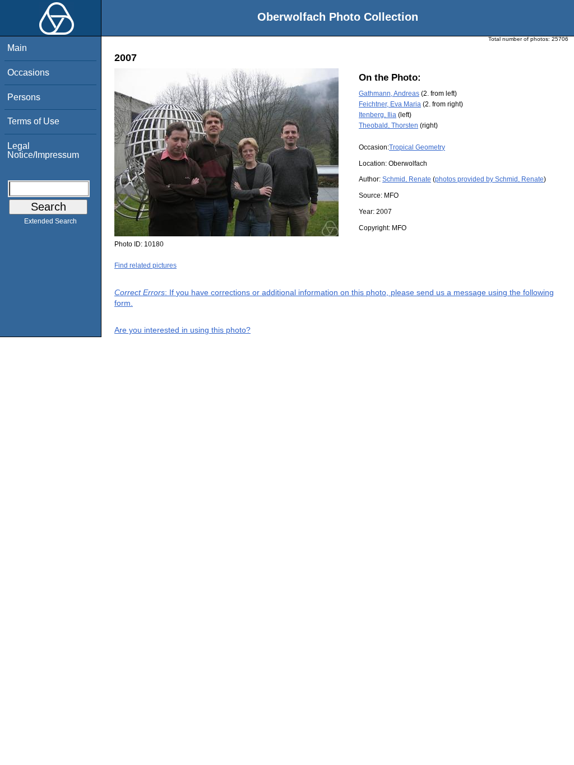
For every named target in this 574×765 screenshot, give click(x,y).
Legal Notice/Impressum (43, 150)
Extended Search (50, 221)
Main (17, 48)
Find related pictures (145, 265)
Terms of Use (33, 121)
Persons (23, 97)
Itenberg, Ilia (377, 115)
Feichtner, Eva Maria (390, 104)
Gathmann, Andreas (389, 93)
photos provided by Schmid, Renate (489, 179)
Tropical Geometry (417, 147)
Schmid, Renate (406, 179)
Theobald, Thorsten (388, 125)
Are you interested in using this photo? (182, 329)
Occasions (28, 72)
